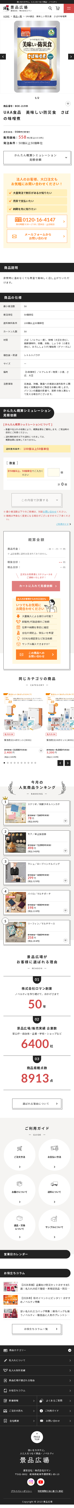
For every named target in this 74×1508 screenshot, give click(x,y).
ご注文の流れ (16, 1410)
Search (50, 8)
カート (57, 8)
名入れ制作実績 (17, 1370)
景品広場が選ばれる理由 (22, 1380)
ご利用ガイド (62, 523)
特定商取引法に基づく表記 (50, 1490)
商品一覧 (17, 16)
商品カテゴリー (17, 1350)
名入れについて (17, 1360)
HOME (6, 16)
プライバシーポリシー (21, 1490)
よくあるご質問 (54, 1400)
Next (71, 57)
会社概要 (14, 1420)
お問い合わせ (50, 511)
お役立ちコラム (17, 1390)
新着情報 (13, 1400)
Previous (3, 57)
